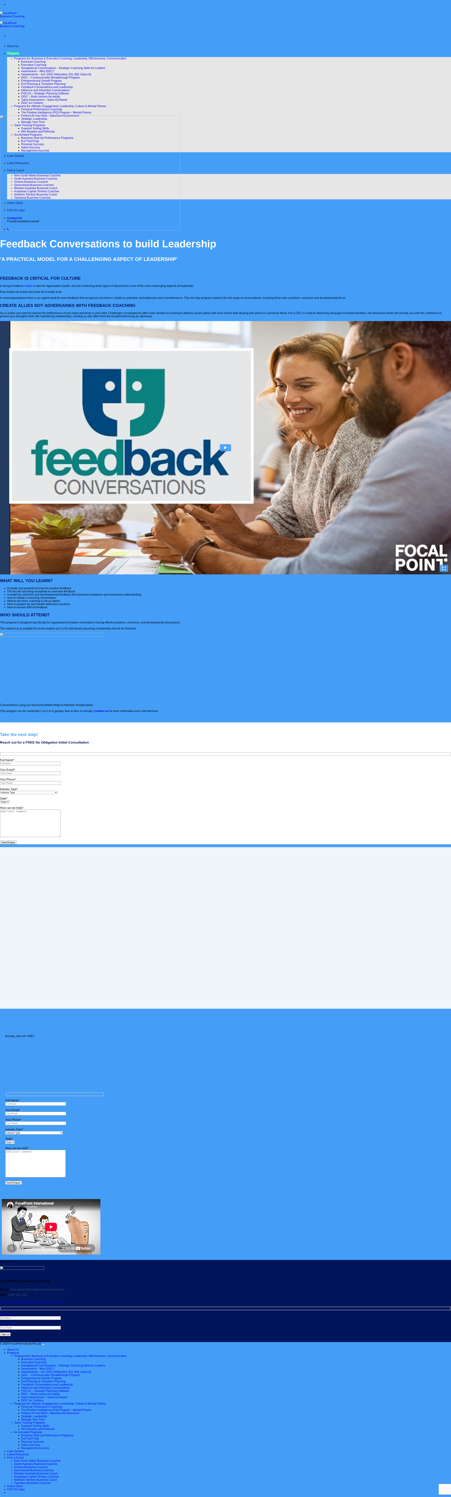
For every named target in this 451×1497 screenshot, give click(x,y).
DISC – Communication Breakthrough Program (50, 77)
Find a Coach (15, 1457)
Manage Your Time (33, 1419)
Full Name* (7, 760)
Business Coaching (33, 61)
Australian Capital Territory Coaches (36, 1476)
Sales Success (30, 1444)
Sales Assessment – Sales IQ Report (44, 99)
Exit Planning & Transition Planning (43, 83)
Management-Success (35, 1448)
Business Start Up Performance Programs (47, 1435)
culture (28, 285)
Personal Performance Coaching (41, 109)
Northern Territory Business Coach (35, 1479)
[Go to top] (43, 1344)
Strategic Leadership (34, 1416)
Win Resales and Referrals (38, 1428)
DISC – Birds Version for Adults (40, 96)
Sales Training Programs (29, 1422)
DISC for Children (32, 102)
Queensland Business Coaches (34, 1470)
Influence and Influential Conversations (45, 90)
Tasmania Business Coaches (32, 1482)
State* (4, 798)
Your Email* (7, 769)
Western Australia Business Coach (35, 1473)
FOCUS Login (16, 1489)
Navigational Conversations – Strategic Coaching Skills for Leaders (63, 68)
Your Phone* (8, 779)
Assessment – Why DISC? (37, 71)
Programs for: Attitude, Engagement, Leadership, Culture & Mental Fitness (60, 106)
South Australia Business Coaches (35, 1463)
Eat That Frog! (30, 1438)
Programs (13, 53)
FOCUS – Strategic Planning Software (45, 93)
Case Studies (15, 1451)
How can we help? (11, 807)
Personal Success (32, 1441)
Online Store (15, 1486)
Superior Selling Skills (35, 1425)
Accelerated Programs (28, 1432)
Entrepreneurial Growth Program (41, 80)
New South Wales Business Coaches (37, 1460)
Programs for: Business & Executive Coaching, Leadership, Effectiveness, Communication (70, 58)
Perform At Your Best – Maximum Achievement (50, 1413)
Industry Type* (9, 789)
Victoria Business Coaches (31, 1467)
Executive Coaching (33, 64)
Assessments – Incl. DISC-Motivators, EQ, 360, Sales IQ (56, 74)
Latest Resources (18, 1454)
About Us (13, 46)
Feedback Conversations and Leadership (47, 87)
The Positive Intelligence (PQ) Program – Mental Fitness (56, 112)
